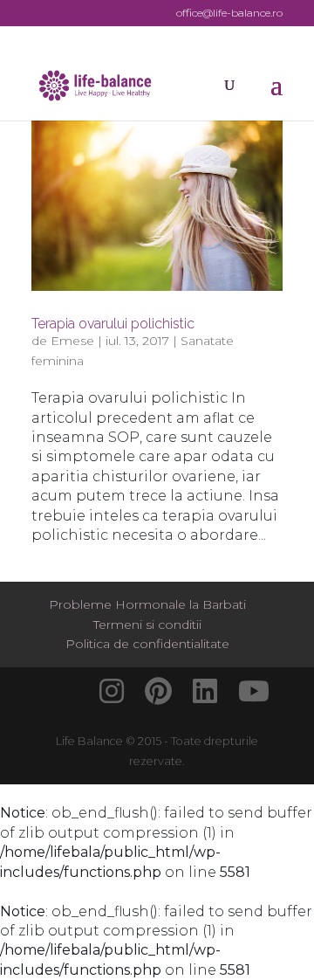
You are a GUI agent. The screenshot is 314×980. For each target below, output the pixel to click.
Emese (72, 341)
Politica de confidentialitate (147, 644)
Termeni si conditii (147, 624)
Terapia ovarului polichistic (113, 323)
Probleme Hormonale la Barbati (147, 604)
